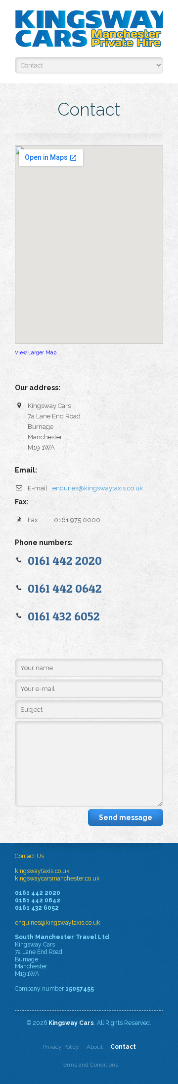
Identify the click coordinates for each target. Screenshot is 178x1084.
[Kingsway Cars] (89, 31)
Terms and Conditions (89, 1064)
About (95, 1046)
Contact (123, 1046)
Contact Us (29, 856)
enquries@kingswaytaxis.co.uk (97, 488)
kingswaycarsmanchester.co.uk (57, 878)
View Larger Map (35, 352)
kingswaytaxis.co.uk (42, 871)
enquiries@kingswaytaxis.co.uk (57, 922)
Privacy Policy (61, 1046)
